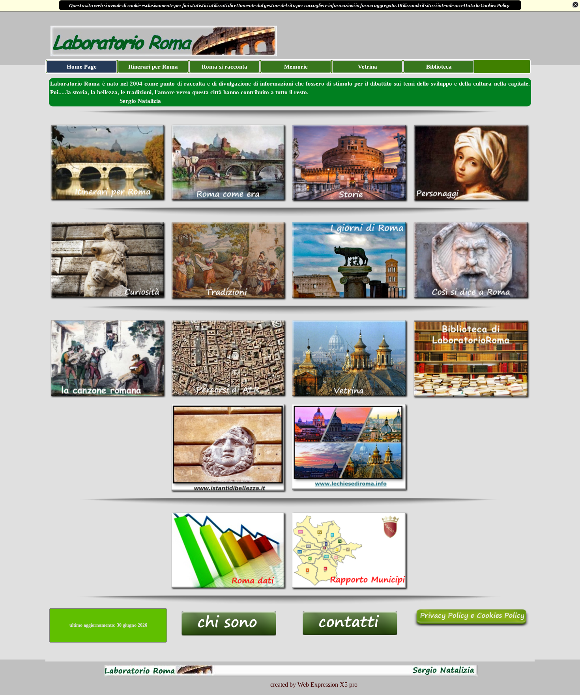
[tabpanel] (290, 92)
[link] (290, 5)
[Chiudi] (575, 5)
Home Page (82, 66)
